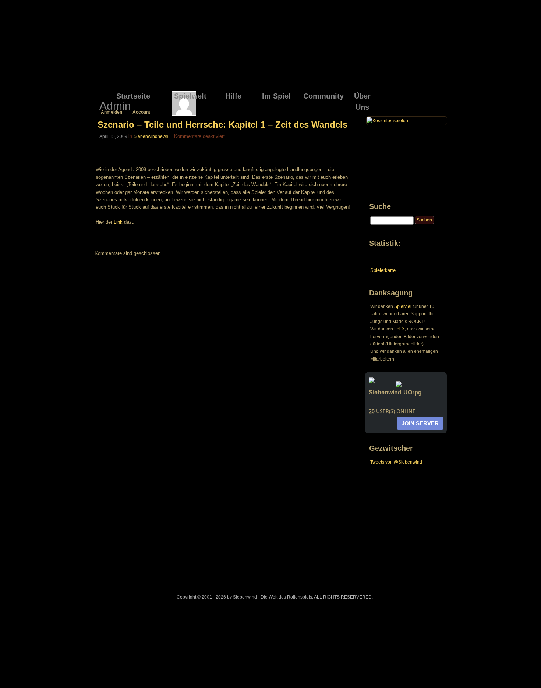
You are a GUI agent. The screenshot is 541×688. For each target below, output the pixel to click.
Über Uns (362, 97)
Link (118, 222)
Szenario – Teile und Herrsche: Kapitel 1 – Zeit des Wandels (222, 125)
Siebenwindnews (151, 136)
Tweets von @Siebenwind (396, 462)
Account (141, 112)
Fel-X (399, 328)
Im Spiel (276, 96)
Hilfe (233, 96)
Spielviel (402, 306)
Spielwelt (190, 96)
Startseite (133, 96)
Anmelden (111, 112)
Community (322, 96)
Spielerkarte (383, 270)
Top (523, 670)
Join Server (420, 423)
